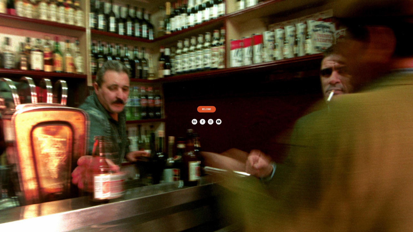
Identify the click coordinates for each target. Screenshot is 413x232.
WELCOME (206, 109)
